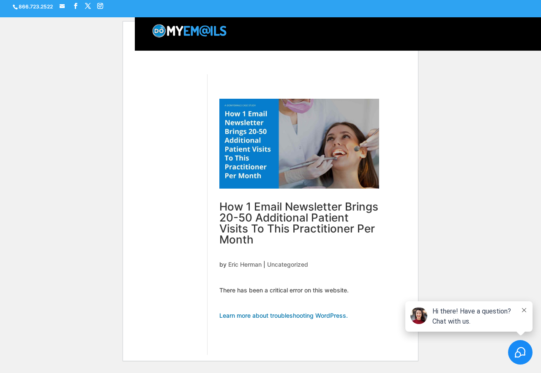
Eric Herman (245, 264)
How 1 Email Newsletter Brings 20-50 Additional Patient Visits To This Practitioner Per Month (298, 223)
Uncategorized (287, 264)
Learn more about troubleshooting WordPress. (283, 315)
